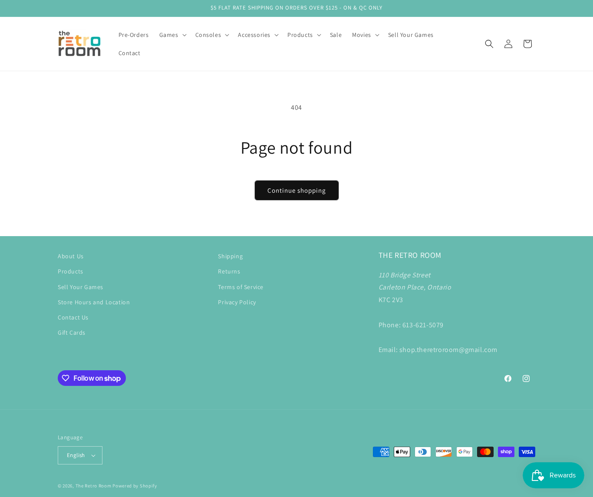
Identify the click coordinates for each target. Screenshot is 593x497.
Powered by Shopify (134, 486)
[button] (172, 35)
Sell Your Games (80, 287)
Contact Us (73, 317)
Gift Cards (72, 332)
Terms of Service (241, 287)
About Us (71, 256)
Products (70, 271)
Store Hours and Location (94, 302)
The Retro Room (94, 486)
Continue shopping (296, 190)
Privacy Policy (237, 302)
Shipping (230, 256)
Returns (229, 271)
